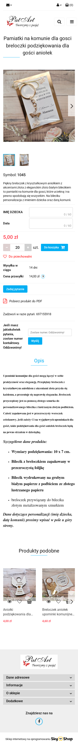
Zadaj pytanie (15, 289)
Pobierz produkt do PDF (25, 301)
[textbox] (51, 212)
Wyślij (35, 341)
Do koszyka (51, 247)
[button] (69, 5)
